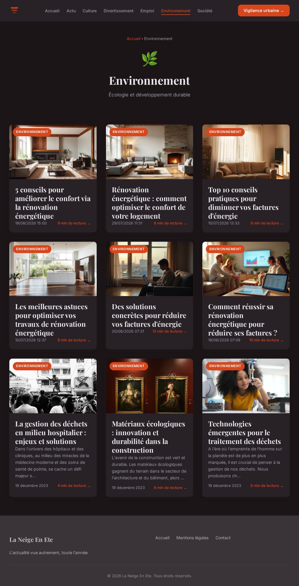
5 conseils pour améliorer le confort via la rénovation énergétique (53, 202)
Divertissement (118, 10)
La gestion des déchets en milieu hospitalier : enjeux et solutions (51, 432)
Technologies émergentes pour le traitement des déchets (244, 432)
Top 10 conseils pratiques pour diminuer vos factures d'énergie (243, 202)
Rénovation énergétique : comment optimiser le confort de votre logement (149, 202)
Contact (223, 537)
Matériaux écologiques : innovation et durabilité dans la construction (148, 436)
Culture (90, 10)
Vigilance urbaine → (264, 10)
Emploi (147, 10)
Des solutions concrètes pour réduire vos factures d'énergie (149, 315)
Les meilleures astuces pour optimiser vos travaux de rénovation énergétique (51, 319)
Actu (71, 10)
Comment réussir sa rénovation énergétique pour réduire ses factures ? (242, 319)
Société (204, 10)
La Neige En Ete (31, 539)
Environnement (175, 10)
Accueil (52, 10)
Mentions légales (192, 537)
